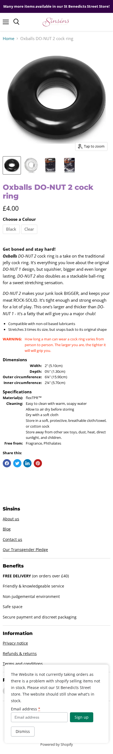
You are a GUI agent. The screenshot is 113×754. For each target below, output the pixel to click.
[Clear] (30, 235)
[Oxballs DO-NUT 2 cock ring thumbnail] (12, 165)
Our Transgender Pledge (25, 549)
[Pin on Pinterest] (38, 463)
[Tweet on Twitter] (17, 463)
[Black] (12, 235)
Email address (25, 709)
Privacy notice (15, 643)
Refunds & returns (20, 653)
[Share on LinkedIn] (27, 463)
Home (8, 38)
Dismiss (23, 731)
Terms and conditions (23, 663)
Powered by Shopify (56, 744)
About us (11, 518)
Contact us (12, 539)
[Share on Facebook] (7, 463)
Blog (7, 529)
